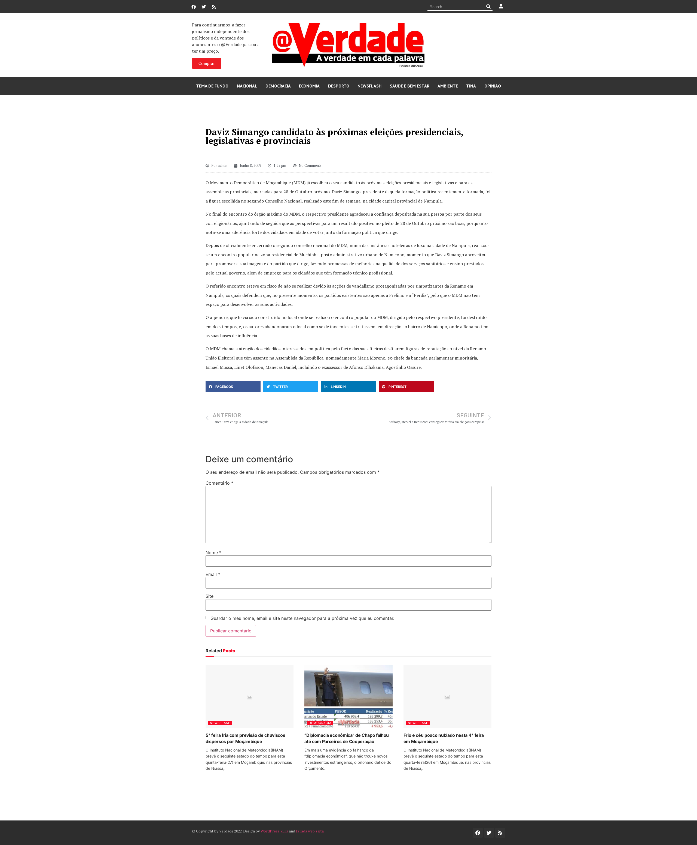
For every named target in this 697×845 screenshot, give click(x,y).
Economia (309, 86)
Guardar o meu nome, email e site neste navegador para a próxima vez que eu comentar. (302, 618)
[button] (233, 386)
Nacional (247, 86)
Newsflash (369, 86)
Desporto (338, 86)
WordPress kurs (274, 831)
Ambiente (448, 86)
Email (213, 574)
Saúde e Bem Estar (409, 86)
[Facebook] (193, 6)
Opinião (492, 86)
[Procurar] (489, 6)
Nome (213, 552)
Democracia (278, 86)
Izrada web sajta (310, 831)
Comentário (219, 483)
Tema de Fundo (212, 86)
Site (209, 596)
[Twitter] (203, 6)
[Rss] (213, 6)
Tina (471, 86)
